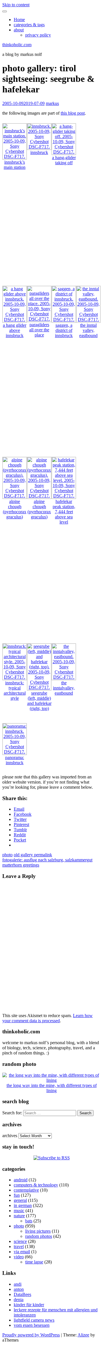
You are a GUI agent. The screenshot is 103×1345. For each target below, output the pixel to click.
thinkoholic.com (16, 44)
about (19, 29)
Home (19, 19)
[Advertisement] (51, 230)
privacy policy (38, 35)
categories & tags (29, 24)
